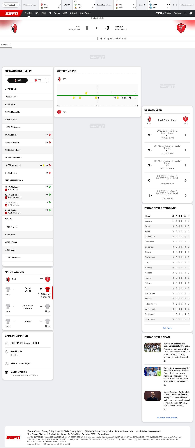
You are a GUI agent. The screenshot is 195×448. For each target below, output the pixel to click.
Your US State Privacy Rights (70, 431)
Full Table (167, 328)
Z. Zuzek (13, 242)
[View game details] (167, 134)
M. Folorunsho (15, 158)
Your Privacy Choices (36, 434)
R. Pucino (13, 210)
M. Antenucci (15, 165)
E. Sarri (12, 235)
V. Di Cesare (14, 127)
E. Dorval (13, 120)
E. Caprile (13, 97)
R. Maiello (13, 135)
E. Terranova (14, 258)
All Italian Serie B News (167, 418)
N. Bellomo (14, 142)
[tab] (17, 80)
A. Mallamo (14, 187)
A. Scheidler (14, 195)
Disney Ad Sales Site (70, 434)
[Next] (176, 5)
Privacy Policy (48, 431)
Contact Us (54, 434)
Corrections (103, 434)
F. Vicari (12, 104)
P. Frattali (13, 227)
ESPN (11, 13)
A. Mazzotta (14, 112)
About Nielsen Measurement (148, 431)
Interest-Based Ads (124, 431)
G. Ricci (12, 203)
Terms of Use (33, 431)
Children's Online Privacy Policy (99, 431)
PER (64, 112)
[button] (185, 13)
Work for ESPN (89, 434)
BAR (64, 79)
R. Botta (13, 173)
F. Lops (12, 250)
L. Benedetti (14, 150)
